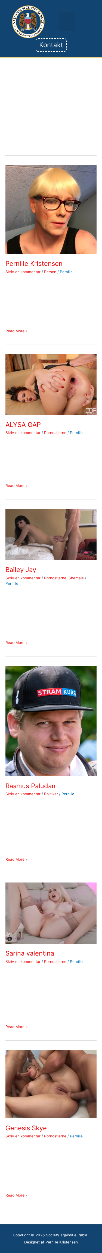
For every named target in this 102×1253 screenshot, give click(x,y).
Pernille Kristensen (34, 263)
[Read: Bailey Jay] (51, 534)
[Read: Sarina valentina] (51, 913)
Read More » (16, 330)
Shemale (76, 578)
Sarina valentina (29, 953)
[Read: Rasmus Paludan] (51, 720)
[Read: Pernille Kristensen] (51, 209)
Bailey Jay (20, 570)
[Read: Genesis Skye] (51, 1084)
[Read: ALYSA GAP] (51, 384)
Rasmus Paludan (30, 786)
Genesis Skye (26, 1128)
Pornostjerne (55, 432)
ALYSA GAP (23, 425)
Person (50, 272)
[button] (67, 22)
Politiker (51, 794)
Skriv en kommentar (23, 272)
